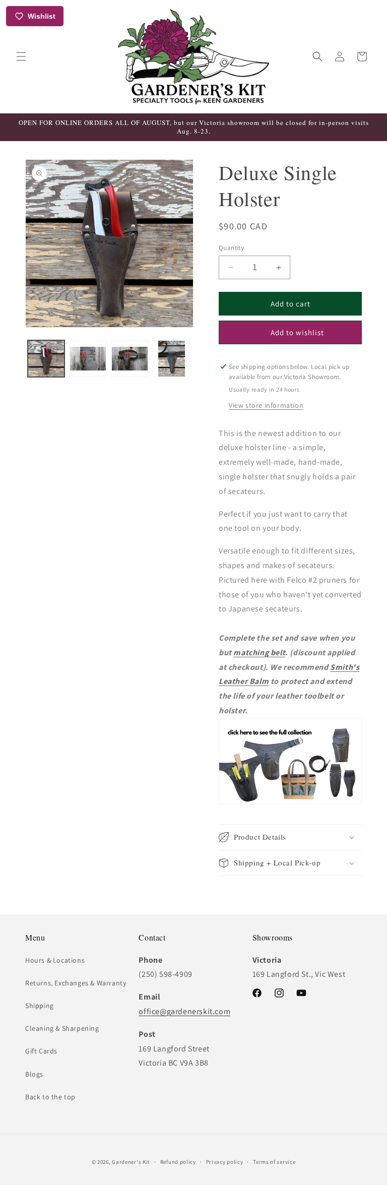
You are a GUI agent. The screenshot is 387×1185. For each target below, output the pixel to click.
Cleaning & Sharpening (62, 1028)
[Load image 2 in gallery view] (88, 358)
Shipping (39, 1005)
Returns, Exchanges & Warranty (75, 982)
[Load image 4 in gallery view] (171, 358)
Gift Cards (41, 1050)
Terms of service (274, 1161)
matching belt (259, 652)
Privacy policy (224, 1161)
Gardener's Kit (131, 1161)
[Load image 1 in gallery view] (46, 358)
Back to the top (50, 1096)
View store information (266, 405)
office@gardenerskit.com (184, 1011)
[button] (21, 56)
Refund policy (178, 1161)
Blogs (34, 1074)
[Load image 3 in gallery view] (129, 358)
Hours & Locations (55, 960)
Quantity (231, 247)
